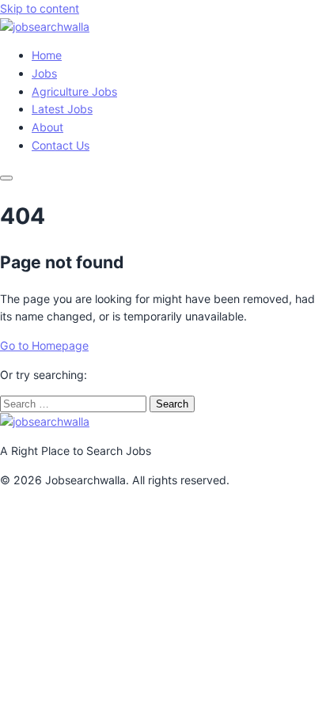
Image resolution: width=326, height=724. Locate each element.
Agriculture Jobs (74, 91)
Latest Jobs (62, 109)
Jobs (44, 73)
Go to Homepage (44, 345)
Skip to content (39, 8)
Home (47, 55)
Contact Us (60, 145)
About (47, 127)
